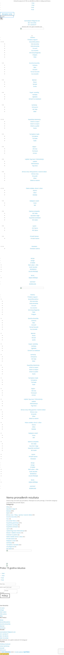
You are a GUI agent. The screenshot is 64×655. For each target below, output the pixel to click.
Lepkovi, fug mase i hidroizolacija (34, 159)
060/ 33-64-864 (4, 638)
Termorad (35, 151)
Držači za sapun (34, 121)
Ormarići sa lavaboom (35, 99)
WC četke (35, 213)
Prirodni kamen (34, 236)
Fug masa (35, 165)
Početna (32, 37)
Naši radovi (3, 612)
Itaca (7, 519)
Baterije (34, 80)
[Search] (1, 18)
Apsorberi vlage (35, 215)
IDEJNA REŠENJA (33, 278)
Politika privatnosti (5, 644)
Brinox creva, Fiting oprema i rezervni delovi (34, 172)
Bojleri (34, 146)
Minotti (35, 84)
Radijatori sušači (34, 201)
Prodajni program (33, 39)
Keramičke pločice (34, 42)
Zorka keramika (35, 46)
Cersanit (35, 48)
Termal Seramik (35, 72)
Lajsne (34, 226)
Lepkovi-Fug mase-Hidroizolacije (15, 531)
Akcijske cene (7, 14)
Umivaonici (35, 107)
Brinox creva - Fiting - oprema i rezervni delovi (19, 515)
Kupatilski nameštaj (11, 525)
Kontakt (2, 648)
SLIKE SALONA (33, 267)
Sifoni (34, 178)
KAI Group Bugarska (34, 52)
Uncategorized (10, 546)
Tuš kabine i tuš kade (12, 544)
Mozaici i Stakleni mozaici (13, 533)
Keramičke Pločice (11, 521)
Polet (35, 57)
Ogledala (34, 97)
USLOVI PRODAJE (33, 271)
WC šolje (35, 109)
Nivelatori (34, 246)
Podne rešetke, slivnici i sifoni (34, 188)
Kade (35, 140)
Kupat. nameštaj (34, 92)
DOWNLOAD (32, 284)
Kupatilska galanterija (12, 523)
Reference (3, 650)
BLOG (32, 275)
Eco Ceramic (35, 50)
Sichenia (35, 65)
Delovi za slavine (35, 180)
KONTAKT (32, 282)
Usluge (32, 260)
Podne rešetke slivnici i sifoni (14, 536)
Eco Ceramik (35, 74)
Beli (35, 205)
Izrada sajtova (19, 652)
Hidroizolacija (35, 163)
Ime (1, 584)
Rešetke (35, 195)
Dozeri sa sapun (34, 124)
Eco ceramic (33, 308)
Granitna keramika (34, 63)
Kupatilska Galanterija (34, 119)
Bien (35, 67)
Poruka (2, 593)
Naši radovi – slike (33, 265)
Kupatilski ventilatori (35, 218)
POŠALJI (5, 596)
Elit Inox (35, 149)
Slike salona (3, 614)
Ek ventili (34, 176)
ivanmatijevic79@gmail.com (32, 21)
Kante (35, 128)
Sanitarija (34, 105)
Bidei (35, 111)
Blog (1, 616)
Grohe (35, 86)
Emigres (35, 55)
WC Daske (9, 548)
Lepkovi (35, 161)
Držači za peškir (34, 126)
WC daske (35, 220)
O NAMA (32, 263)
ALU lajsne (35, 228)
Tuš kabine (35, 136)
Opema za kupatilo (34, 211)
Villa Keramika (35, 44)
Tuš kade (34, 138)
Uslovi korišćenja (4, 646)
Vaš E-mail (3, 587)
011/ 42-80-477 (32, 24)
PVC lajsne (35, 230)
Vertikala (34, 94)
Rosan (35, 82)
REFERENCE (33, 269)
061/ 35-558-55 (4, 636)
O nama (2, 608)
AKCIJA (32, 258)
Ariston (35, 153)
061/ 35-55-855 (32, 23)
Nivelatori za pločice (12, 535)
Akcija (8, 507)
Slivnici (35, 190)
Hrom (34, 203)
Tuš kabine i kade (34, 134)
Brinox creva (35, 174)
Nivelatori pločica (35, 248)
